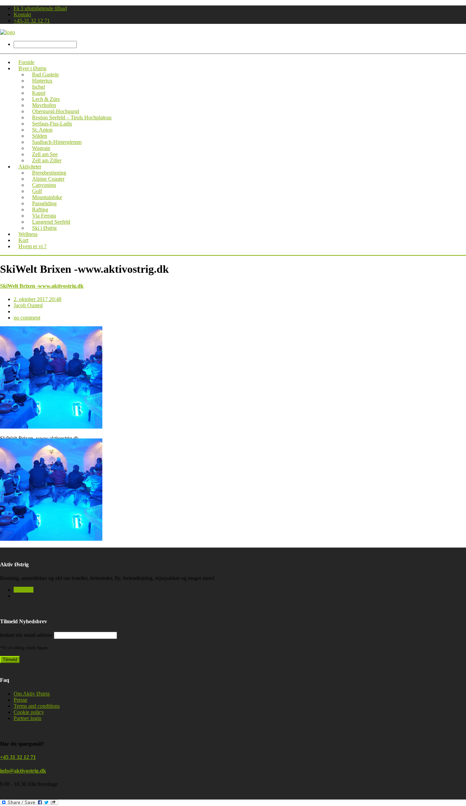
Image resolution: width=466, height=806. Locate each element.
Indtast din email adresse (26, 635)
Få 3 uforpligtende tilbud (40, 8)
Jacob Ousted (28, 305)
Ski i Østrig (44, 228)
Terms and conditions (37, 706)
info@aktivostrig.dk (23, 771)
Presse (20, 700)
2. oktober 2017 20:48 (37, 299)
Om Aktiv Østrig (32, 694)
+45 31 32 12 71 (18, 757)
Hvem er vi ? (32, 246)
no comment (27, 317)
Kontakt (22, 14)
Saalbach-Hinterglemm (57, 142)
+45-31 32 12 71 (32, 21)
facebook (23, 590)
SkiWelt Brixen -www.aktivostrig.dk (42, 286)
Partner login (27, 718)
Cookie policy (29, 712)
